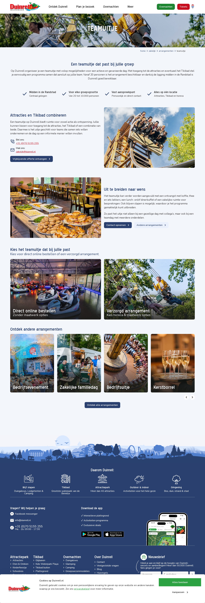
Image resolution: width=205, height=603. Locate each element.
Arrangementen (166, 51)
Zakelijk (152, 51)
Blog (99, 569)
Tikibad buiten (43, 567)
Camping (70, 567)
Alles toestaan (180, 582)
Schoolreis (18, 571)
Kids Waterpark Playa (47, 564)
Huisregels (102, 572)
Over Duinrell (103, 557)
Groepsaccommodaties (78, 571)
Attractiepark (19, 557)
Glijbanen (40, 560)
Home (143, 51)
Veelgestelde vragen (108, 565)
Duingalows (72, 560)
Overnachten (72, 557)
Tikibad (38, 557)
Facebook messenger (26, 514)
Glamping (70, 564)
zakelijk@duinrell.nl (26, 151)
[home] (25, 6)
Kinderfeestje (20, 567)
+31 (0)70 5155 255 (27, 143)
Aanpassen (178, 592)
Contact (101, 562)
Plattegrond (42, 571)
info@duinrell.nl (23, 520)
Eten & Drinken (20, 564)
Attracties (18, 560)
